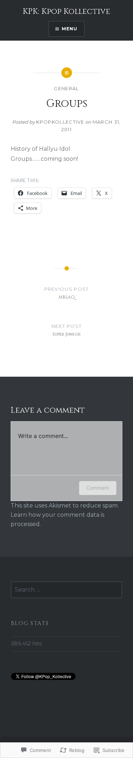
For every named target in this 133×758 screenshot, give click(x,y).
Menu (70, 28)
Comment (98, 488)
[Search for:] (66, 590)
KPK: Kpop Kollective (66, 11)
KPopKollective (60, 122)
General (66, 88)
